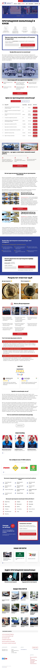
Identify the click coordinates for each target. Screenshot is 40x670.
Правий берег (20, 493)
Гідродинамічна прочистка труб (14, 626)
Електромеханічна (24, 197)
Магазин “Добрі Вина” (31, 558)
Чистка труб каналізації (32, 662)
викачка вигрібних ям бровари (8, 641)
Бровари (31, 501)
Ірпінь (18, 506)
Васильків (19, 504)
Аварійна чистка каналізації (13, 612)
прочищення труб (5, 637)
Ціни (27, 3)
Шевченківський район (32, 490)
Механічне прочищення (11, 582)
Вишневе (31, 504)
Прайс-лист (35, 647)
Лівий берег (31, 493)
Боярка (18, 501)
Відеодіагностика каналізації (5, 626)
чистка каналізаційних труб (7, 636)
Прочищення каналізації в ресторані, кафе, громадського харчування (34, 613)
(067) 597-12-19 (4, 649)
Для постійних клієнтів (16, 101)
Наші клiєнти (30, 3)
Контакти (36, 3)
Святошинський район (20, 490)
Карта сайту (36, 649)
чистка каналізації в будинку (8, 634)
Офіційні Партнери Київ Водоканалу (14, 600)
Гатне (30, 506)
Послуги (23, 3)
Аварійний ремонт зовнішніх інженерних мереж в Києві (7, 559)
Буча (6, 504)
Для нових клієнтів (25, 101)
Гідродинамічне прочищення (29, 582)
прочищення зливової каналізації (9, 643)
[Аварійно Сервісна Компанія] (7, 3)
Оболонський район (20, 486)
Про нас (15, 3)
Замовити (20, 93)
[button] (2, 453)
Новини (19, 3)
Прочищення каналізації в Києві (33, 660)
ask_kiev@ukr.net (24, 649)
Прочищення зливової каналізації (24, 612)
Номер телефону (9, 42)
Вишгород (7, 506)
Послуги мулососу (33, 663)
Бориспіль (7, 501)
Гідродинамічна (24, 216)
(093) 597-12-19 (4, 650)
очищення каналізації (6, 639)
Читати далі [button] (23, 387)
